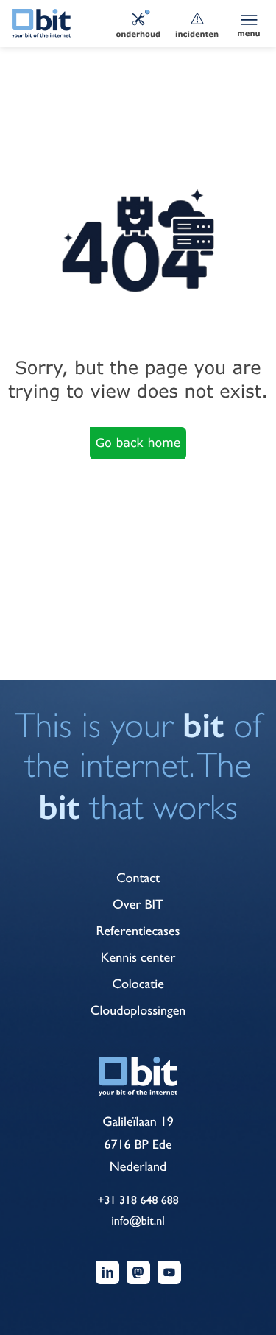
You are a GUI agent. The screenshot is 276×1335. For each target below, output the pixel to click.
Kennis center (138, 957)
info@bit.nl (137, 1220)
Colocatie (138, 984)
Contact (138, 878)
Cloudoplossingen (138, 1010)
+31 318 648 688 (138, 1200)
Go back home (138, 443)
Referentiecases (138, 931)
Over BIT (138, 904)
